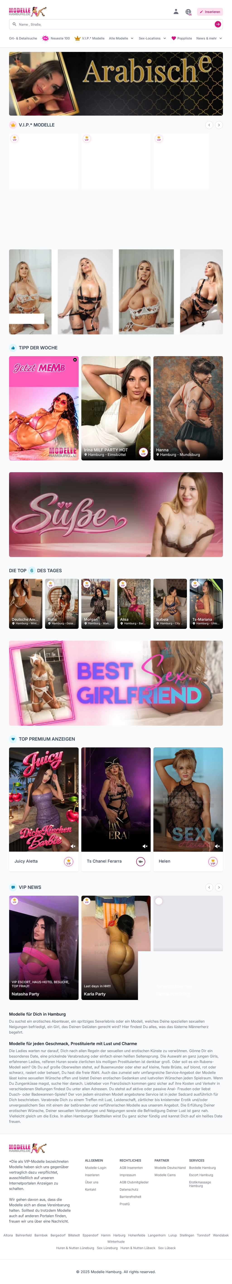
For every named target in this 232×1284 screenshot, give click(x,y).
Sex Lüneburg (107, 1248)
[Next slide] (219, 125)
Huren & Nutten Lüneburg (75, 1248)
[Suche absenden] (218, 24)
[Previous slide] (209, 125)
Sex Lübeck (167, 1248)
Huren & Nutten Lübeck (138, 1248)
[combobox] (116, 24)
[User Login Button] (176, 11)
